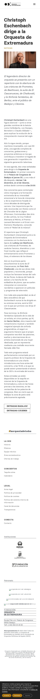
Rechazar (17, 695)
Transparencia (9, 510)
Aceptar (6, 695)
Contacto (7, 523)
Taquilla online (9, 472)
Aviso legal (8, 489)
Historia (7, 445)
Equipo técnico (10, 452)
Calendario (8, 476)
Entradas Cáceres (17, 410)
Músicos (7, 448)
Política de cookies (11, 496)
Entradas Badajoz (17, 406)
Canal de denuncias (11, 506)
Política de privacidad (12, 493)
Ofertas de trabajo (11, 459)
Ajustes (27, 695)
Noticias (8, 48)
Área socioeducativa (12, 455)
